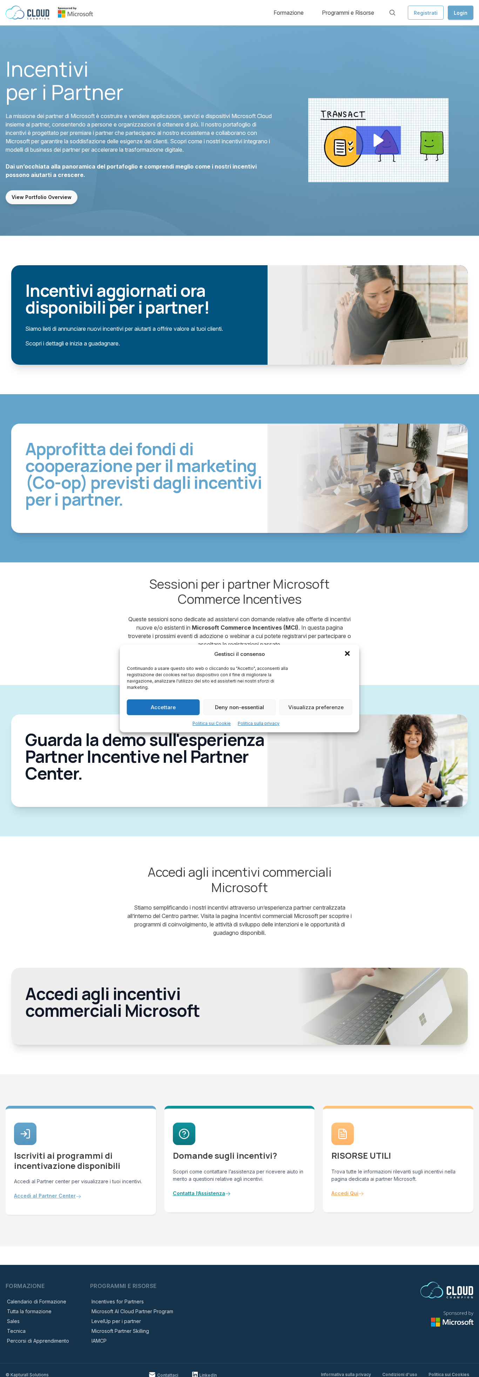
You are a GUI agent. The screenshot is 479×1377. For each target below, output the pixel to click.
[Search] (392, 13)
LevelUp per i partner (116, 1321)
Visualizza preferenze (316, 707)
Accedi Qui (344, 1193)
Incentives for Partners (118, 1301)
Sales (13, 1321)
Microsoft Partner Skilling (120, 1331)
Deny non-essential (239, 707)
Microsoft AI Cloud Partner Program (132, 1311)
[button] (348, 654)
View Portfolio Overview (42, 197)
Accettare (163, 707)
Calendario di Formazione (36, 1301)
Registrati (426, 13)
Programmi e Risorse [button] (348, 12)
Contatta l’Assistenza (199, 1193)
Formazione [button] (289, 12)
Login (460, 13)
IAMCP (99, 1341)
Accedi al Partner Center (45, 1196)
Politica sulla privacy (258, 723)
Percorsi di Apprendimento (38, 1341)
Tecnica (16, 1331)
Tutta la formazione (29, 1311)
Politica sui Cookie (212, 723)
